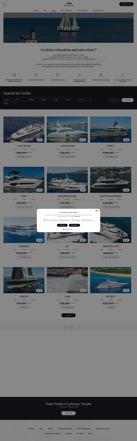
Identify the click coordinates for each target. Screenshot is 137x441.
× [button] (98, 210)
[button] (68, 229)
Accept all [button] (62, 225)
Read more (77, 216)
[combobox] (96, 210)
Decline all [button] (74, 225)
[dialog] (68, 220)
